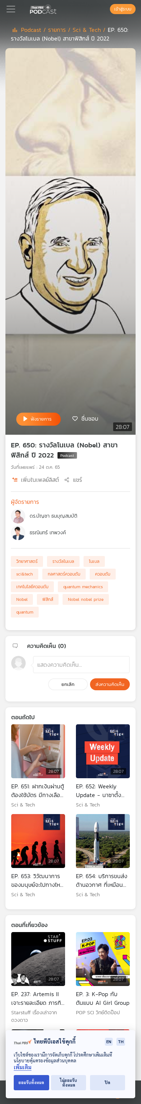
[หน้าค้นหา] (106, 9)
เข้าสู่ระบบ (122, 9)
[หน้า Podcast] (58, 8)
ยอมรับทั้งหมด (31, 1082)
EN (108, 1041)
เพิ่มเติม (22, 1067)
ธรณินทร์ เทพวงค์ (48, 532)
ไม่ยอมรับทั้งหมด (68, 1083)
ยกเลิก (67, 684)
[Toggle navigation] (10, 9)
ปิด (107, 1082)
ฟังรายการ (41, 419)
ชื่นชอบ (89, 418)
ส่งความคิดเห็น (109, 684)
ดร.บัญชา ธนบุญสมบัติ (53, 516)
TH (121, 1041)
